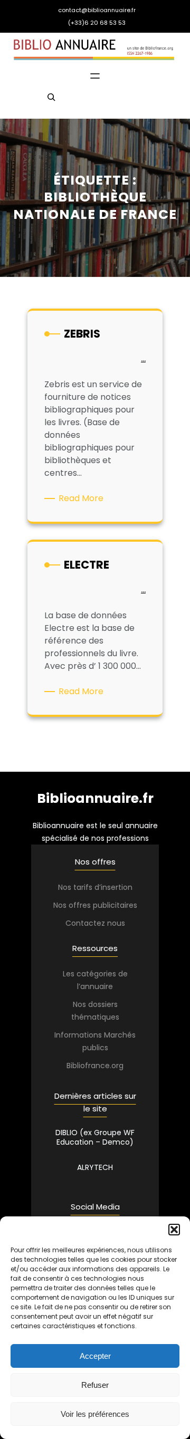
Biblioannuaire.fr (95, 798)
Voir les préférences (95, 1413)
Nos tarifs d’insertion (95, 887)
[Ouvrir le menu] (95, 76)
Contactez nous (95, 923)
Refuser (95, 1384)
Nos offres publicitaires (95, 905)
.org (117, 1065)
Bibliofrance (88, 1065)
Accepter (95, 1355)
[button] (174, 1229)
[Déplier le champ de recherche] (51, 102)
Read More (83, 498)
